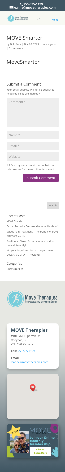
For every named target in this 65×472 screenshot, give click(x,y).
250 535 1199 (26, 351)
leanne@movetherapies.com (29, 362)
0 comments (16, 48)
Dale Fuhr (15, 44)
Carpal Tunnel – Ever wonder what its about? (33, 226)
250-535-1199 (33, 4)
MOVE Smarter (15, 221)
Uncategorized (50, 44)
